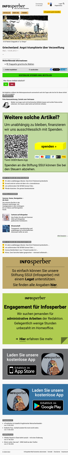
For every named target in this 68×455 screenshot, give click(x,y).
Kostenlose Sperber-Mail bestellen (35, 75)
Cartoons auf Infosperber (19, 215)
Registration (58, 5)
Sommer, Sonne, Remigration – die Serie (12, 199)
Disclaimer (57, 452)
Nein (12, 84)
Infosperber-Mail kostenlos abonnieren (35, 452)
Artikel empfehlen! (11, 70)
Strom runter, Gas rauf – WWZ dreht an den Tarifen (20, 442)
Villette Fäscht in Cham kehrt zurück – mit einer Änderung (23, 438)
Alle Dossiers (61, 236)
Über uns (16, 13)
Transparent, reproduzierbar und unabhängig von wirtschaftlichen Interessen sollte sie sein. (22, 230)
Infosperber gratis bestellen (52, 12)
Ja (6, 84)
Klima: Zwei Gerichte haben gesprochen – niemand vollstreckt (26, 252)
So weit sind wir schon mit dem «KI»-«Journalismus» (22, 183)
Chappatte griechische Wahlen (21, 64)
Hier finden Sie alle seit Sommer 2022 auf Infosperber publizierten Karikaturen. (22, 219)
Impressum (64, 452)
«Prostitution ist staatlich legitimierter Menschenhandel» (23, 423)
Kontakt (50, 452)
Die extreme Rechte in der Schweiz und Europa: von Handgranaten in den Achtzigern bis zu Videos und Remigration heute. (13, 206)
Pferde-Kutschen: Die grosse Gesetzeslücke (19, 188)
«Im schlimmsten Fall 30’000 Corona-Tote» (19, 186)
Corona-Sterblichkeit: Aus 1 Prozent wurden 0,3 (20, 250)
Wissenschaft (15, 226)
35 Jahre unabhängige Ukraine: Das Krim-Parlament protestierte (26, 181)
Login (60, 4)
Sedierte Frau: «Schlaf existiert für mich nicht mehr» (21, 428)
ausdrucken (34, 70)
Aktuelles (6, 13)
